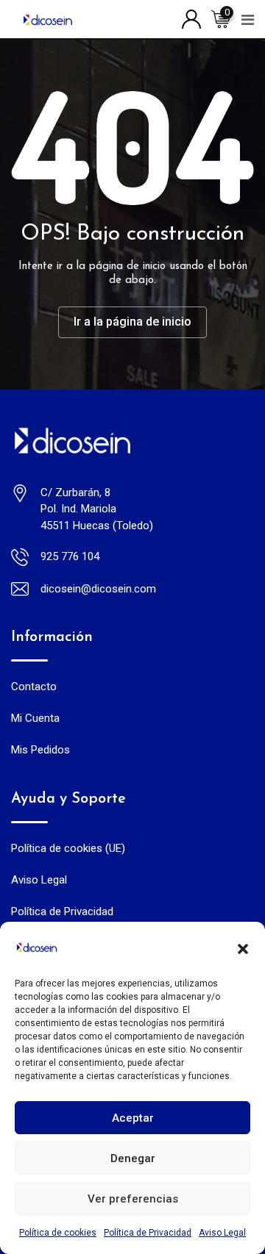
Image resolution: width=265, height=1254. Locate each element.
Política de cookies (57, 1233)
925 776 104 (69, 556)
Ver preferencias (133, 1198)
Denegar (132, 1158)
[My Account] (191, 18)
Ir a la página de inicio (132, 322)
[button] (243, 947)
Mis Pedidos (40, 749)
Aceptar (133, 1118)
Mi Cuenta (35, 718)
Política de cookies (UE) (68, 848)
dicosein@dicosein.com (98, 588)
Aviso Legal (222, 1233)
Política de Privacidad (147, 1233)
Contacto (34, 686)
